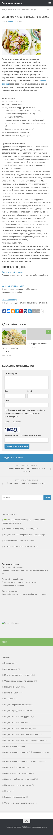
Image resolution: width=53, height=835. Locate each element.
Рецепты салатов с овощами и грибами (21, 734)
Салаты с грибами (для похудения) (19, 779)
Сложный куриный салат (13, 286)
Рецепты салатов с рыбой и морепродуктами (24, 740)
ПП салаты (9, 699)
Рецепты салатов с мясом (15, 722)
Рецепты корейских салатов (16, 705)
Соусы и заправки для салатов (17, 785)
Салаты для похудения (14, 746)
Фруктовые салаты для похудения (19, 803)
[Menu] (50, 3)
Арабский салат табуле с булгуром (19, 541)
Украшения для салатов (14, 797)
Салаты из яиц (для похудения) (18, 773)
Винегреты (9, 663)
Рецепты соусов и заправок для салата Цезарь (24, 535)
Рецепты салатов (12, 3)
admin (10, 22)
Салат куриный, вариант (12, 272)
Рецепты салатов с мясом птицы (19, 9)
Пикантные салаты (12, 687)
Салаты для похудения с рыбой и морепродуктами (26, 752)
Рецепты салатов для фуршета (18, 716)
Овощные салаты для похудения (18, 681)
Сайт (7, 400)
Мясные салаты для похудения (18, 675)
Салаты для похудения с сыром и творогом (23, 761)
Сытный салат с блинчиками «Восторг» (21, 546)
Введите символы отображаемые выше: (23, 436)
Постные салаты (11, 693)
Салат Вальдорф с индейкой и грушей (21, 529)
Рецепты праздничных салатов (18, 710)
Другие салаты (10, 669)
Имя (7, 391)
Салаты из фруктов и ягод (15, 767)
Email (30, 391)
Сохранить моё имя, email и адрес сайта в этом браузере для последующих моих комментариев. (25, 413)
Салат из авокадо (9, 300)
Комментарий (11, 374)
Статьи (7, 791)
